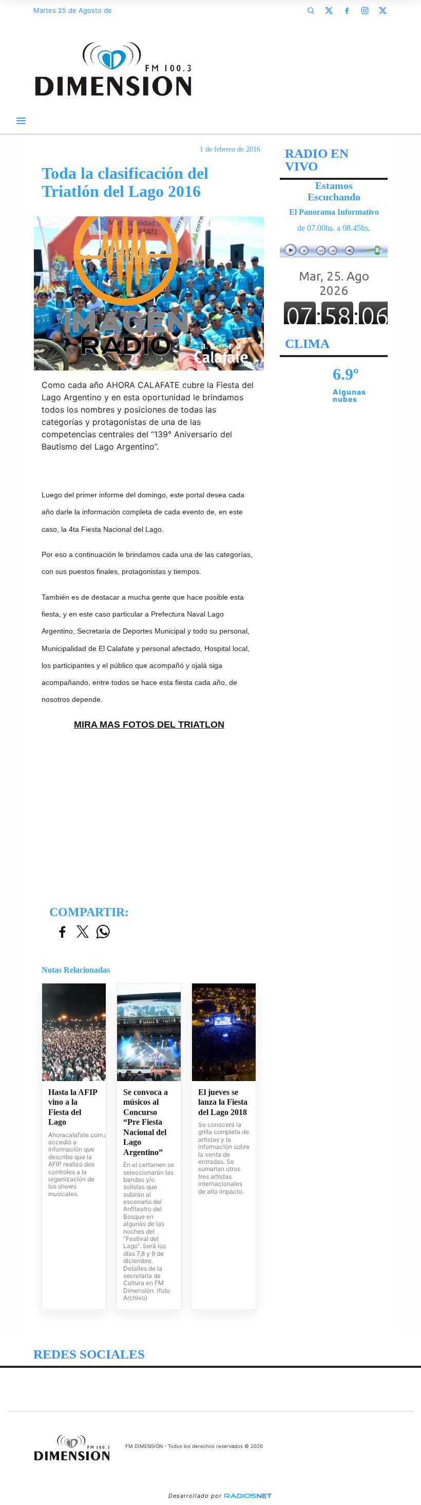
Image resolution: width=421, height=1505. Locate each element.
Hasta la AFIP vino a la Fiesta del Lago (72, 1107)
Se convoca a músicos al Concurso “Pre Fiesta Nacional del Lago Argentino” (145, 1122)
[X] (328, 10)
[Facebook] (346, 10)
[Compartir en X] (82, 932)
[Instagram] (364, 10)
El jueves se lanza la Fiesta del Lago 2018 (222, 1102)
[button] (310, 10)
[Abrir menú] (21, 120)
